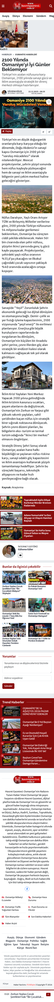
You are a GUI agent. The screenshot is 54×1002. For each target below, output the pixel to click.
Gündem (41, 16)
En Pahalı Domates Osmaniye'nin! (37, 587)
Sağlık (43, 940)
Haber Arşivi (11, 923)
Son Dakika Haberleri (41, 916)
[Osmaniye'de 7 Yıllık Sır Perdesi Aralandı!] (40, 629)
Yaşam (35, 944)
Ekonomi (28, 16)
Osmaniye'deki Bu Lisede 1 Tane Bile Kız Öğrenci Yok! (12, 616)
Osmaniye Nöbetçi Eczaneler (12, 899)
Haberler (7, 54)
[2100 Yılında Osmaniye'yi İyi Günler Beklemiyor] (27, 112)
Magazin (11, 940)
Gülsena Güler (25, 549)
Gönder (8, 686)
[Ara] (50, 6)
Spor (15, 944)
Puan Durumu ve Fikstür (37, 908)
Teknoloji (25, 944)
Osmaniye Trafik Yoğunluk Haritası (11, 908)
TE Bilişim (31, 985)
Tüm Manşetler (12, 916)
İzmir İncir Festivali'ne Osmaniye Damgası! (38, 614)
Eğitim (7, 944)
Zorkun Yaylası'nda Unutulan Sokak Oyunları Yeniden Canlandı (11, 642)
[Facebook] (27, 889)
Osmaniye (22, 940)
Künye (20, 947)
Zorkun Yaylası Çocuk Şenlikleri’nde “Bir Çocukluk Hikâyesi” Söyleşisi (12, 589)
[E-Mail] (20, 555)
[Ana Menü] (3, 6)
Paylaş (8, 131)
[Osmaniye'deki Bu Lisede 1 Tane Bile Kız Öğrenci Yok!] (14, 604)
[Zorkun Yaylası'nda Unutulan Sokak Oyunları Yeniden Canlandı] (14, 629)
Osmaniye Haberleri (26, 54)
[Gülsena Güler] (9, 551)
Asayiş (5, 16)
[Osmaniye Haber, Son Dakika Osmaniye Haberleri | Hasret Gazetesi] (27, 6)
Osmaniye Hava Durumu (37, 899)
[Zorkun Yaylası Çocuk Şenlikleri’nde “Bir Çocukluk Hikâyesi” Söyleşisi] (14, 577)
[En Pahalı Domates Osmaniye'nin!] (40, 577)
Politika (34, 940)
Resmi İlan (31, 947)
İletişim (45, 944)
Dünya (16, 16)
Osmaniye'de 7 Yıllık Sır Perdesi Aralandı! (39, 639)
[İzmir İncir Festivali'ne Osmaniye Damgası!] (40, 604)
